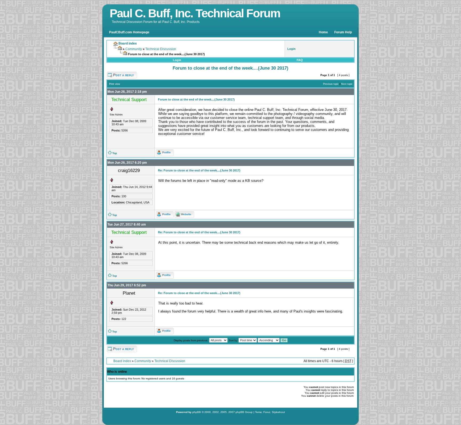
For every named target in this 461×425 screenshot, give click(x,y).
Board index (122, 361)
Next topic (347, 84)
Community (133, 49)
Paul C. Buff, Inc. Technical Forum (195, 13)
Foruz (266, 412)
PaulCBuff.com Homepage (129, 32)
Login (177, 60)
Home (323, 32)
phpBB (196, 412)
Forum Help (343, 32)
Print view (114, 84)
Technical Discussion (160, 49)
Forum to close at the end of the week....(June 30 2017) (230, 68)
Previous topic (331, 84)
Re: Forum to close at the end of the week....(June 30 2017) (199, 170)
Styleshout (278, 412)
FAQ (300, 60)
